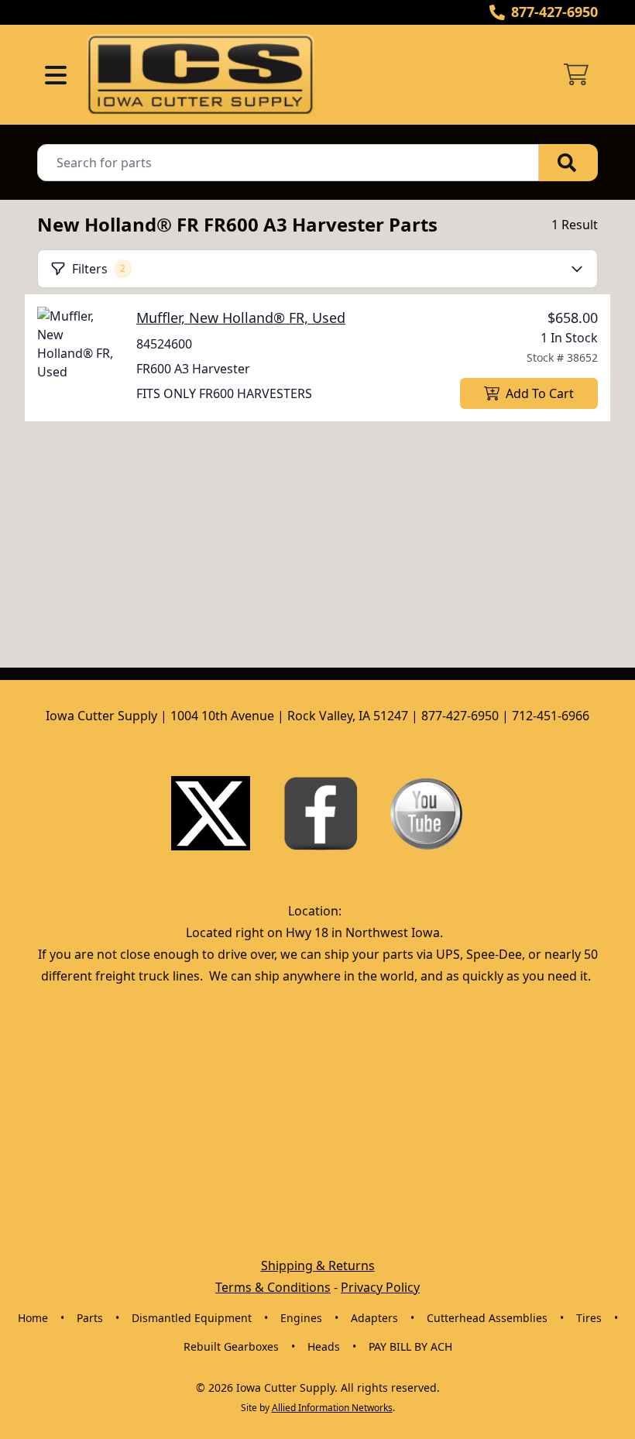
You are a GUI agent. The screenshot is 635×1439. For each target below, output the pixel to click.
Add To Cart (540, 393)
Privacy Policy (380, 1287)
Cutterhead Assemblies (487, 1317)
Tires (589, 1317)
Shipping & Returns (318, 1265)
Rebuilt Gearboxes (231, 1346)
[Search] (568, 162)
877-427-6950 (554, 11)
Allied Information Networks (332, 1407)
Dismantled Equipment (192, 1317)
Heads (323, 1346)
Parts (90, 1317)
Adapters (374, 1317)
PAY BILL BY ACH (410, 1346)
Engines (301, 1317)
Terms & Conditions (273, 1287)
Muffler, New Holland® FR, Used (240, 317)
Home (33, 1317)
